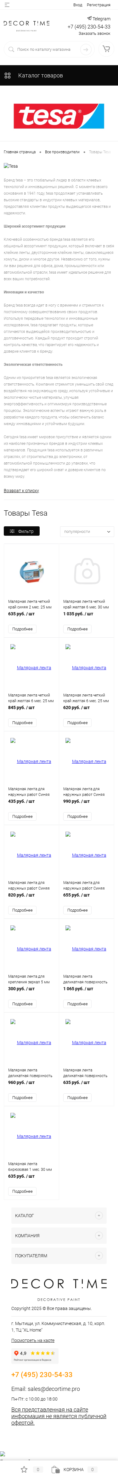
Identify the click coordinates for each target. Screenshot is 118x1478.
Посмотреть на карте (32, 1340)
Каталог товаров (40, 75)
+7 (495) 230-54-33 (89, 27)
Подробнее (22, 629)
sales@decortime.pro (54, 1389)
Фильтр (26, 531)
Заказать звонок (94, 33)
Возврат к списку (21, 490)
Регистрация (98, 5)
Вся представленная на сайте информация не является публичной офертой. (58, 1416)
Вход (77, 5)
